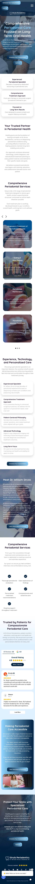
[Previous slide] (2, 217)
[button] (32, 5)
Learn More (17, 244)
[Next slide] (6, 217)
